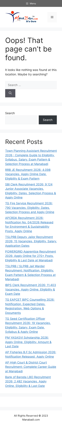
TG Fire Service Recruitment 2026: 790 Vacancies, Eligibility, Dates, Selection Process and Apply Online (29, 208)
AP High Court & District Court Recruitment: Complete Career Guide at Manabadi (30, 367)
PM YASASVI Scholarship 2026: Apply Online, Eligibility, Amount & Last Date (28, 342)
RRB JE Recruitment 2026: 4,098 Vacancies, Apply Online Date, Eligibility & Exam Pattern (27, 174)
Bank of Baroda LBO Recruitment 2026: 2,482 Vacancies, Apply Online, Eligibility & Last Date (28, 381)
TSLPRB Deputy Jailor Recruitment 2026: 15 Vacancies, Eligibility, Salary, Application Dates (31, 241)
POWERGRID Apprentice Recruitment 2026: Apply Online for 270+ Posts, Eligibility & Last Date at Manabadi (30, 256)
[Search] (10, 93)
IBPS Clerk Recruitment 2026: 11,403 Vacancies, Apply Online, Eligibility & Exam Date (30, 289)
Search (10, 113)
